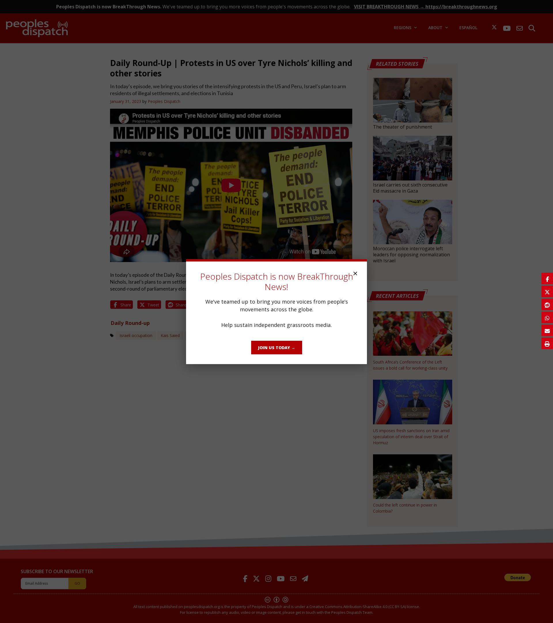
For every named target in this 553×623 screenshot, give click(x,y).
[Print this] (547, 343)
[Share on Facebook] (547, 278)
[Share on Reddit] (547, 304)
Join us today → (276, 347)
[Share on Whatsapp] (547, 317)
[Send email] (547, 330)
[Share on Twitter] (547, 291)
